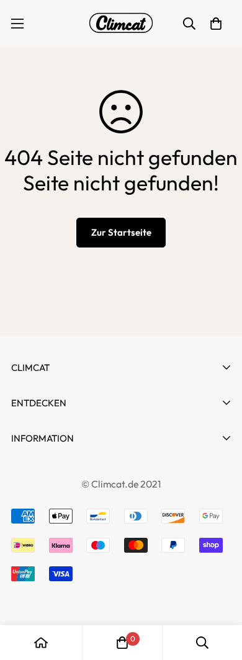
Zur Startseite (121, 232)
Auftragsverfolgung (60, 459)
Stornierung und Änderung (77, 472)
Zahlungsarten (47, 495)
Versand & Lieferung (61, 606)
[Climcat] (121, 23)
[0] (122, 642)
